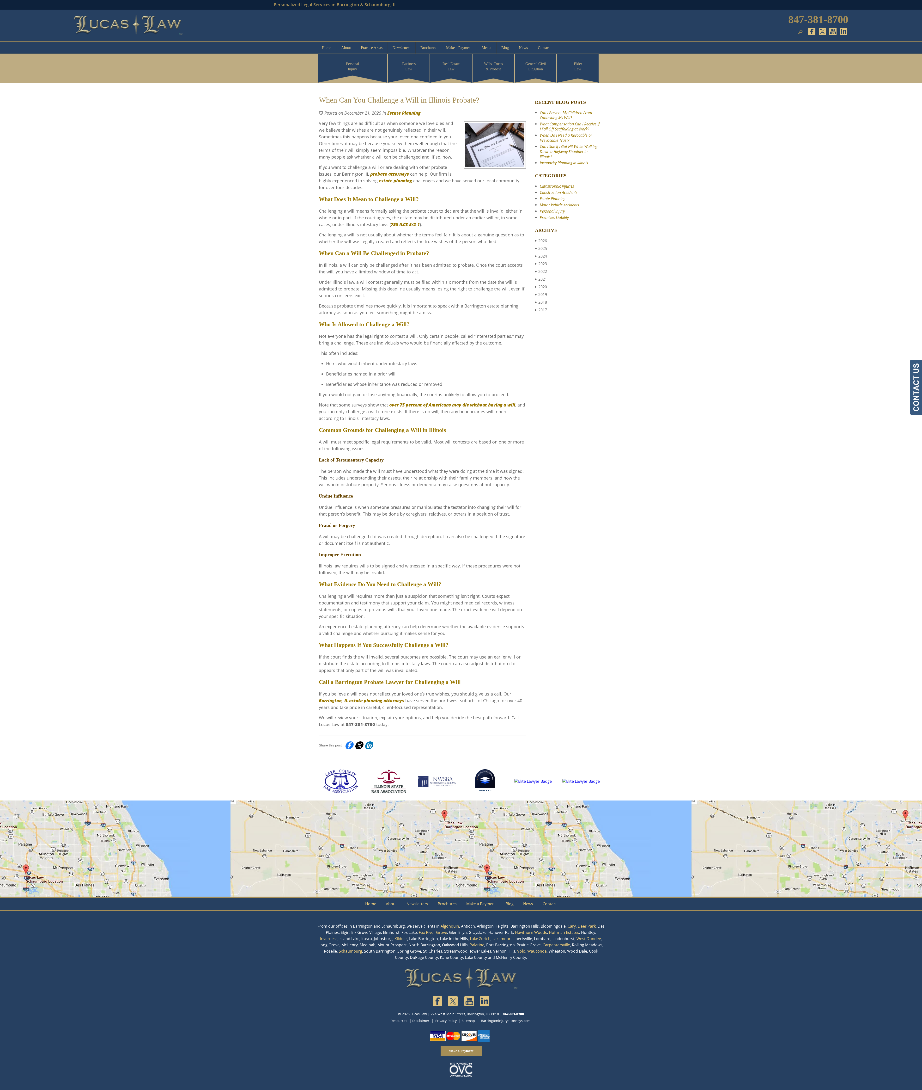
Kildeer (400, 938)
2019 (541, 294)
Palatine (477, 945)
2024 (541, 256)
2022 (541, 271)
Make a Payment (459, 48)
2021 (541, 279)
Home (326, 48)
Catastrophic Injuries (557, 186)
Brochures (428, 48)
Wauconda (537, 951)
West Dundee (588, 938)
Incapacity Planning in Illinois (564, 163)
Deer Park (587, 926)
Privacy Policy (446, 1020)
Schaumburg (350, 951)
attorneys (398, 174)
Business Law (409, 66)
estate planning (395, 181)
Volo (521, 951)
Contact (544, 48)
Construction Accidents (558, 192)
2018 (541, 302)
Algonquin (450, 926)
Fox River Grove (433, 932)
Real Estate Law (451, 66)
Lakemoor (501, 938)
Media (486, 48)
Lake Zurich (480, 938)
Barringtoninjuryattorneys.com (505, 1020)
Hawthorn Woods (531, 932)
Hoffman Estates (564, 932)
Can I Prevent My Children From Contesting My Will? (566, 115)
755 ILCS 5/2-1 (405, 224)
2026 (541, 240)
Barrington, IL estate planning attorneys (361, 700)
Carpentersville (556, 945)
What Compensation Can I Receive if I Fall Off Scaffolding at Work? (570, 126)
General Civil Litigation (535, 66)
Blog (505, 48)
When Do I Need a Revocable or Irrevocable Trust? (566, 138)
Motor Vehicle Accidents (559, 205)
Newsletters (401, 48)
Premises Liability (554, 217)
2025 (541, 248)
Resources (399, 1020)
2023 (541, 263)
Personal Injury (352, 66)
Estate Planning (403, 113)
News (523, 48)
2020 (541, 286)
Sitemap (468, 1020)
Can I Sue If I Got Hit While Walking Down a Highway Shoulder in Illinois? (569, 151)
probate (378, 174)
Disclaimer (420, 1020)
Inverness (329, 938)
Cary (572, 926)
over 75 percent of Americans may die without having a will (452, 405)
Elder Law (578, 66)
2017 (541, 310)
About (346, 48)
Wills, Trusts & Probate (493, 66)
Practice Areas (371, 48)
